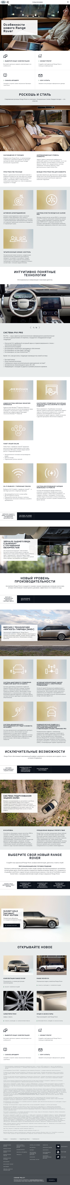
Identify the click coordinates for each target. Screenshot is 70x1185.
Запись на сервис (35, 1145)
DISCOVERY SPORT (8, 1164)
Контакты (45, 1149)
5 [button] (13, 148)
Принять (52, 1180)
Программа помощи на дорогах (33, 1153)
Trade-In (19, 1154)
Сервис (32, 1149)
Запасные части (34, 1159)
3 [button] (8, 148)
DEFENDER (6, 1166)
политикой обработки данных (36, 1179)
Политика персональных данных (47, 1157)
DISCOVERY (6, 1161)
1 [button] (4, 147)
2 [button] (6, 148)
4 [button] (11, 148)
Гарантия (32, 1157)
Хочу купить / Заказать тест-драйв (21, 1146)
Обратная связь (47, 1147)
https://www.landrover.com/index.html (27, 1093)
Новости (45, 1145)
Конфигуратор (12, 925)
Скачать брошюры (22, 1152)
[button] (30, 328)
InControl (33, 1147)
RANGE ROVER (7, 1148)
